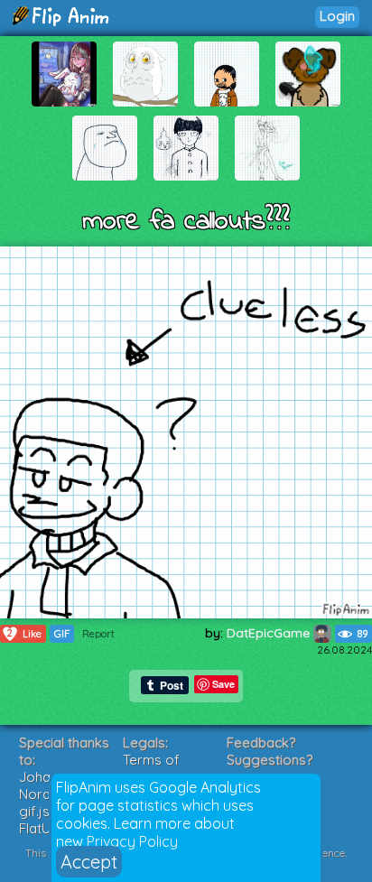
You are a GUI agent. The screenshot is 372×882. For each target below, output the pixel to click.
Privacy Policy (132, 841)
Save (223, 684)
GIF (62, 633)
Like (24, 633)
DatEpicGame (270, 633)
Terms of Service (151, 768)
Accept (88, 861)
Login (337, 15)
